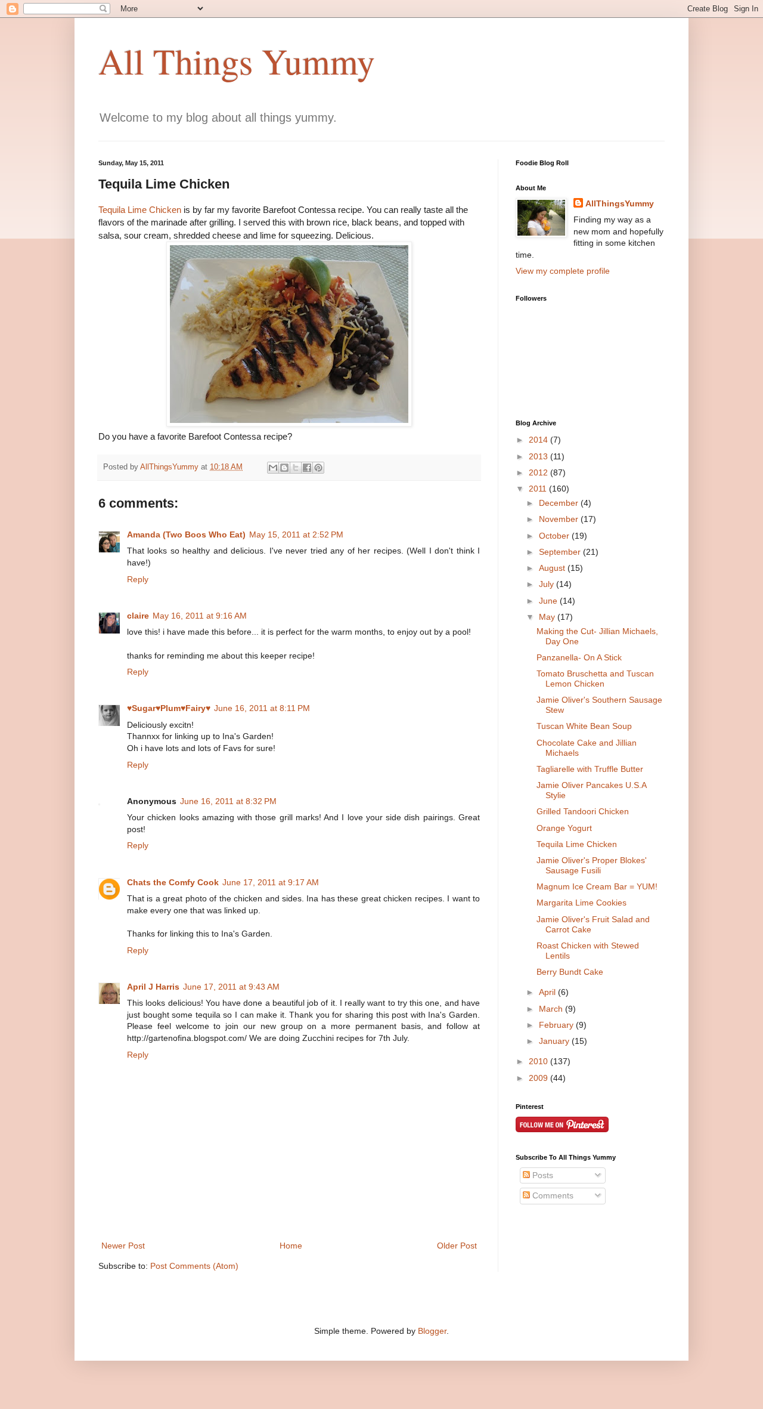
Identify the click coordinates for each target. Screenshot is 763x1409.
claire (138, 615)
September (561, 552)
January (555, 1041)
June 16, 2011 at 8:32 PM (228, 801)
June (549, 600)
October (555, 535)
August (553, 568)
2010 (539, 1061)
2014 (539, 439)
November (560, 519)
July (547, 584)
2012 (539, 472)
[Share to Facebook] (307, 468)
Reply (137, 579)
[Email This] (273, 468)
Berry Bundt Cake (569, 972)
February (557, 1025)
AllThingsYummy (619, 203)
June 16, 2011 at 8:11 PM (262, 708)
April (548, 992)
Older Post (457, 1245)
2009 (539, 1078)
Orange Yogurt (564, 828)
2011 (539, 488)
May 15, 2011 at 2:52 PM (296, 534)
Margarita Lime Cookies (581, 902)
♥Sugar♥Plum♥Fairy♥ (168, 708)
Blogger (432, 1331)
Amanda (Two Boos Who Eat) (186, 534)
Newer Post (123, 1245)
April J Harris (153, 986)
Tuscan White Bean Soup (584, 726)
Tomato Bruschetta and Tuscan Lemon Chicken (595, 678)
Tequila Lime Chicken (139, 210)
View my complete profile (563, 271)
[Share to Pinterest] (318, 468)
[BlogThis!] (284, 468)
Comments (551, 1195)
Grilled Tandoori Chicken (582, 811)
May (548, 617)
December (560, 503)
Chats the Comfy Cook (173, 882)
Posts (541, 1175)
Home (291, 1245)
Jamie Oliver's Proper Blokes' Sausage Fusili (591, 865)
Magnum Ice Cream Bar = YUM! (596, 886)
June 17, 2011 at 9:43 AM (231, 986)
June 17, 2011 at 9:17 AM (270, 882)
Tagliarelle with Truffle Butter (589, 769)
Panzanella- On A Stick (579, 657)
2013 (539, 456)
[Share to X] (296, 468)
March (552, 1009)
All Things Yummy (236, 61)
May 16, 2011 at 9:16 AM (200, 615)
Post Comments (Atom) (194, 1266)
